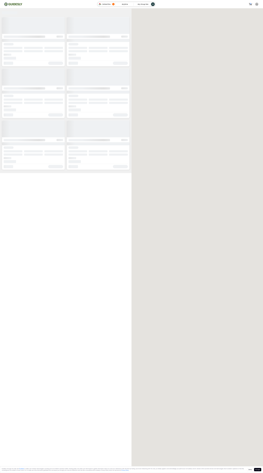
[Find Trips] (153, 4)
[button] (107, 4)
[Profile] (256, 4)
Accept (257, 469)
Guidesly (21, 469)
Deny (250, 469)
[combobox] (107, 4)
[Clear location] (113, 4)
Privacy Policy (125, 470)
